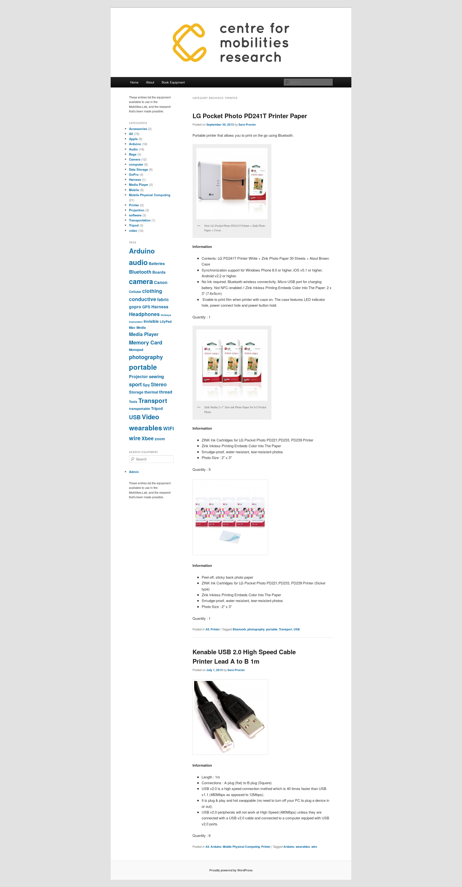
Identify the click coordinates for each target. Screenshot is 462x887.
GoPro (134, 174)
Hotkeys (166, 315)
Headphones (144, 314)
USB (297, 629)
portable (271, 629)
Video (150, 416)
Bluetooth (239, 629)
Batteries (157, 263)
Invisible (151, 321)
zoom (160, 438)
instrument (136, 322)
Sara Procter (247, 124)
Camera (134, 159)
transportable (139, 408)
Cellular (135, 291)
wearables (303, 846)
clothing (152, 290)
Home (134, 82)
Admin (134, 471)
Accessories (138, 128)
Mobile (134, 190)
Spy (146, 385)
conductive (142, 299)
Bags (132, 154)
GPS (146, 307)
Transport (285, 629)
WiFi (168, 428)
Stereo (159, 384)
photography (256, 629)
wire (314, 846)
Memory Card (145, 342)
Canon (160, 282)
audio (138, 262)
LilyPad (166, 321)
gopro (135, 307)
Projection (136, 210)
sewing (156, 376)
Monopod (136, 349)
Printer (215, 629)
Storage (136, 392)
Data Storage (138, 169)
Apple (133, 138)
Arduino (216, 846)
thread (165, 392)
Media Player (138, 184)
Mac (132, 327)
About (150, 82)
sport (135, 384)
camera (141, 281)
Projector (138, 376)
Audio (133, 149)
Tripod (134, 225)
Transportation (140, 220)
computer (136, 164)
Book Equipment (173, 82)
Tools (133, 401)
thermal (151, 392)
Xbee (147, 438)
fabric (163, 299)
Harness (135, 179)
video (133, 230)
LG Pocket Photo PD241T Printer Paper (249, 115)
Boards (159, 272)
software (135, 215)
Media (141, 327)
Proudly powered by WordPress (231, 870)
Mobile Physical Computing (241, 846)
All (207, 629)
